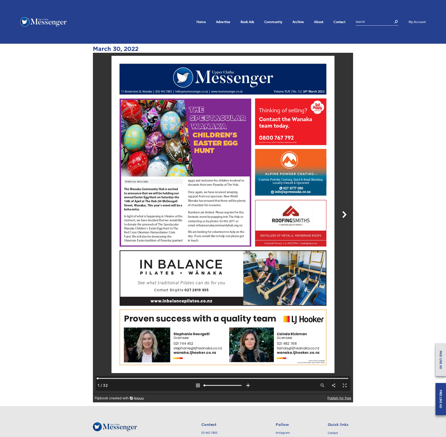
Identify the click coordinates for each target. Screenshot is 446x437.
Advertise (223, 22)
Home (201, 22)
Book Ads (247, 22)
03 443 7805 (209, 432)
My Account (417, 22)
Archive (298, 22)
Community (273, 22)
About (318, 22)
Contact (339, 22)
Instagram (283, 432)
